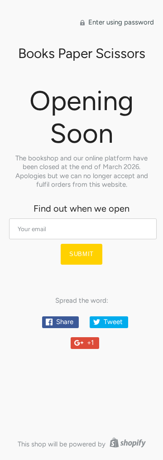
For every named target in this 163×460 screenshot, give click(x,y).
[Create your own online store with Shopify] (126, 444)
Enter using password (120, 22)
